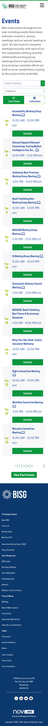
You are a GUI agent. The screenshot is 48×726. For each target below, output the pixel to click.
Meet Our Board (7, 531)
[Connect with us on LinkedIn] (21, 698)
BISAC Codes (6, 561)
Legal (40, 722)
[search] (43, 83)
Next (44, 465)
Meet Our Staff (7, 537)
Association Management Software (24, 716)
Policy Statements (8, 550)
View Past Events (24, 475)
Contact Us (5, 526)
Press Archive (6, 613)
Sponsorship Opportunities (11, 619)
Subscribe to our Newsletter (11, 625)
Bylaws (4, 648)
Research (5, 584)
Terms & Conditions (8, 666)
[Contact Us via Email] (31, 698)
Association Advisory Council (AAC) (14, 544)
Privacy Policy (7, 660)
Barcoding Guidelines (9, 567)
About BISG (5, 520)
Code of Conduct (7, 654)
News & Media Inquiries (10, 607)
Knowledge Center (8, 579)
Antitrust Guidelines (9, 642)
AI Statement (6, 636)
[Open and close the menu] (36, 5)
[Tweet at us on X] (16, 698)
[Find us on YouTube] (26, 698)
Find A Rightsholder (8, 573)
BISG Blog (5, 602)
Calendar (34, 101)
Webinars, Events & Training (11, 590)
